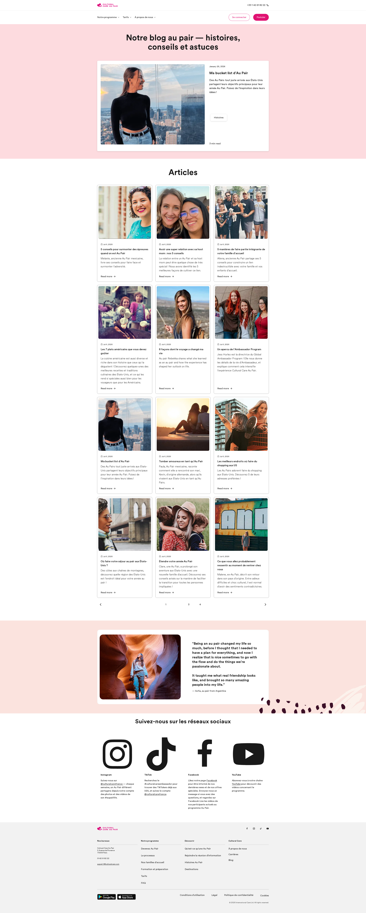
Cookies (264, 895)
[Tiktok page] (261, 828)
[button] (239, 17)
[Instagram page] (254, 828)
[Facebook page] (247, 828)
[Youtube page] (267, 828)
